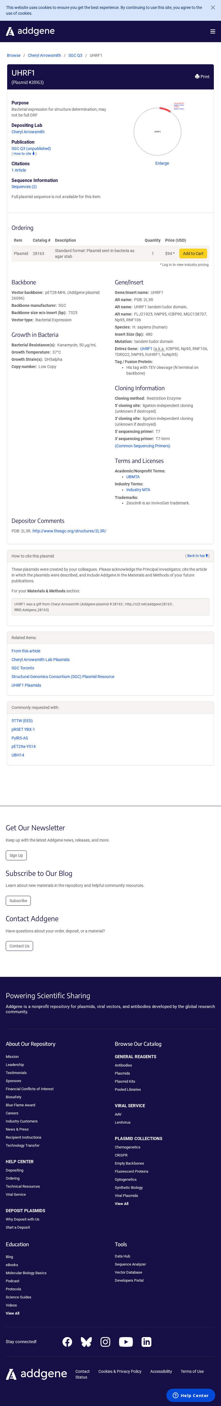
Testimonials (16, 1073)
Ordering (13, 1178)
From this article (26, 651)
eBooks (12, 1265)
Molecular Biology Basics (26, 1273)
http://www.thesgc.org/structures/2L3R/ (69, 531)
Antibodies (123, 1065)
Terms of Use (192, 1371)
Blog (9, 1257)
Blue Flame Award (20, 1105)
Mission (12, 1056)
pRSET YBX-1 (23, 729)
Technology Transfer (22, 1145)
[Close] (210, 7)
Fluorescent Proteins (131, 1171)
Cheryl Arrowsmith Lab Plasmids (41, 659)
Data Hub (122, 1256)
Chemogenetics (127, 1147)
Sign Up (16, 855)
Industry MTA (138, 489)
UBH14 (18, 755)
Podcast (12, 1281)
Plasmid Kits (125, 1081)
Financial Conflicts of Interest (30, 1089)
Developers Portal (129, 1280)
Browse (13, 55)
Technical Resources (23, 1186)
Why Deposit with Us (22, 1219)
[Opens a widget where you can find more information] (190, 1396)
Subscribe (18, 900)
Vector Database (128, 1272)
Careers (12, 1113)
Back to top (196, 556)
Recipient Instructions (23, 1137)
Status (81, 1377)
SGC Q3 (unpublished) (31, 148)
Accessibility (161, 1371)
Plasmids (26, 685)
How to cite (23, 154)
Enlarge (162, 163)
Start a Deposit (18, 1227)
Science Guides (18, 1297)
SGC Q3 (75, 55)
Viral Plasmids (126, 1195)
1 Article (19, 170)
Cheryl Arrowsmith (44, 55)
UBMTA (133, 476)
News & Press (17, 1129)
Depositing (14, 1170)
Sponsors (13, 1081)
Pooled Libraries (128, 1089)
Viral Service (16, 1194)
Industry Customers (22, 1121)
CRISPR (121, 1155)
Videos (11, 1305)
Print (204, 76)
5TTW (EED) (22, 720)
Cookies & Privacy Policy (120, 1371)
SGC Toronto (23, 668)
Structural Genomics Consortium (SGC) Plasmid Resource (63, 676)
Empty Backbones (129, 1163)
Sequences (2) (24, 186)
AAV (118, 1114)
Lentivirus (123, 1122)
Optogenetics (126, 1179)
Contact (82, 1371)
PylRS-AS (20, 738)
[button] (212, 31)
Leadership (15, 1065)
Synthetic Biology (129, 1187)
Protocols (13, 1289)
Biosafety (13, 1097)
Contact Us (19, 946)
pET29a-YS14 (24, 746)
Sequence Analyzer (130, 1264)
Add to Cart (193, 253)
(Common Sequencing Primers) (142, 446)
